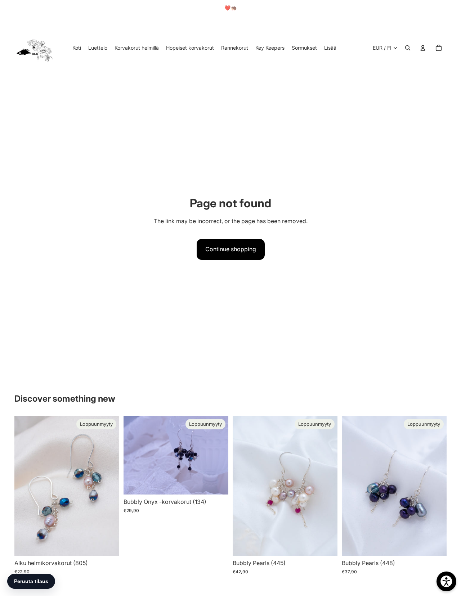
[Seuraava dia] (108, 486)
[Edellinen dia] (25, 486)
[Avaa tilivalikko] (423, 48)
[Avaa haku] (408, 48)
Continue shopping (230, 249)
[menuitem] (330, 48)
